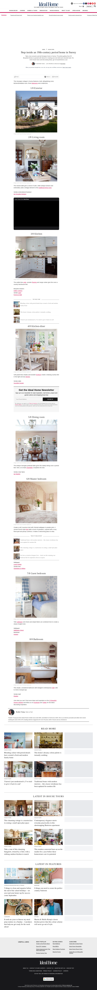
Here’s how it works (67, 67)
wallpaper (20, 622)
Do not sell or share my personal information (48, 973)
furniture (38, 375)
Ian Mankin (17, 474)
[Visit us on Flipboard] (93, 3)
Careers (65, 971)
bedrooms (35, 83)
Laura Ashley (18, 564)
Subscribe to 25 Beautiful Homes (76, 952)
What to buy (66, 10)
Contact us (50, 968)
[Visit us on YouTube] (95, 3)
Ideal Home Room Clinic (75, 949)
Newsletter (56, 76)
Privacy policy (47, 971)
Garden (22, 10)
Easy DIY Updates (41, 946)
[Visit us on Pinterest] (90, 3)
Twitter (45, 702)
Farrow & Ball (18, 295)
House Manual (54, 10)
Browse (85, 10)
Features (63, 63)
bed (27, 529)
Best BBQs (56, 946)
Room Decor (13, 10)
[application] (36, 214)
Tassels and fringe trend (16, 15)
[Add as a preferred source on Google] (48, 979)
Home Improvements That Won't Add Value (43, 950)
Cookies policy (57, 971)
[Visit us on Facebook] (84, 3)
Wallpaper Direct (19, 630)
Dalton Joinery (18, 291)
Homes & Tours (32, 10)
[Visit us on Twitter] (86, 3)
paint (19, 293)
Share (17, 76)
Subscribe (89, 6)
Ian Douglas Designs (20, 194)
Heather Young (41, 63)
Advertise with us (60, 968)
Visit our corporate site (67, 985)
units (24, 282)
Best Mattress (56, 943)
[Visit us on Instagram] (88, 3)
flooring (34, 282)
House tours (51, 49)
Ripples (16, 696)
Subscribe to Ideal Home (76, 943)
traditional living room (45, 188)
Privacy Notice (18, 404)
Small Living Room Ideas (43, 943)
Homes (43, 49)
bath (53, 688)
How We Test (70, 968)
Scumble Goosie (19, 383)
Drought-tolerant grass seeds (56, 15)
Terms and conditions (35, 971)
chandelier (29, 467)
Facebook (37, 702)
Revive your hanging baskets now (35, 15)
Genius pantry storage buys (75, 15)
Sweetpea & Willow (19, 568)
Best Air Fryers (57, 952)
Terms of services (33, 403)
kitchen (28, 377)
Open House (76, 10)
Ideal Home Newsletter (75, 946)
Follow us (48, 76)
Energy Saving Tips (41, 953)
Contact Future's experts (37, 968)
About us (25, 968)
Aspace (16, 634)
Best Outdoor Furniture (59, 949)
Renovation (43, 10)
